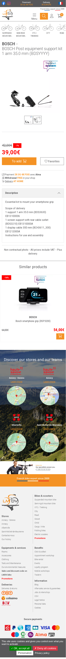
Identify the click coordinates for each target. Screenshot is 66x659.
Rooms (5, 552)
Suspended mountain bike (45, 500)
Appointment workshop (44, 555)
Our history (6, 539)
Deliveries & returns (9, 588)
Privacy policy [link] (42, 653)
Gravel (37, 519)
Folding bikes (40, 530)
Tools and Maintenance (11, 563)
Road (37, 515)
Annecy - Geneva (8, 520)
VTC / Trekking (41, 507)
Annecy (5, 524)
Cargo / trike (40, 527)
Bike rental (39, 559)
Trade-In (38, 575)
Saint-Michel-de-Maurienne (13, 532)
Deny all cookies (46, 648)
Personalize (25, 653)
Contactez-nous (8, 535)
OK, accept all (21, 648)
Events (37, 563)
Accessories (6, 555)
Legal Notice (40, 600)
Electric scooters (41, 534)
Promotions (40, 538)
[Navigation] (44, 16)
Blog (36, 585)
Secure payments (33, 619)
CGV (36, 596)
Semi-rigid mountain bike (45, 503)
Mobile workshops (42, 571)
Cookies (38, 608)
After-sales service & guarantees (47, 588)
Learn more (16, 381)
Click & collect (40, 552)
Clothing (5, 559)
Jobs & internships (42, 592)
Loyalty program (41, 567)
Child (37, 523)
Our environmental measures (14, 567)
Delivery (9, 181)
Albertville (6, 528)
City (36, 511)
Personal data (40, 604)
